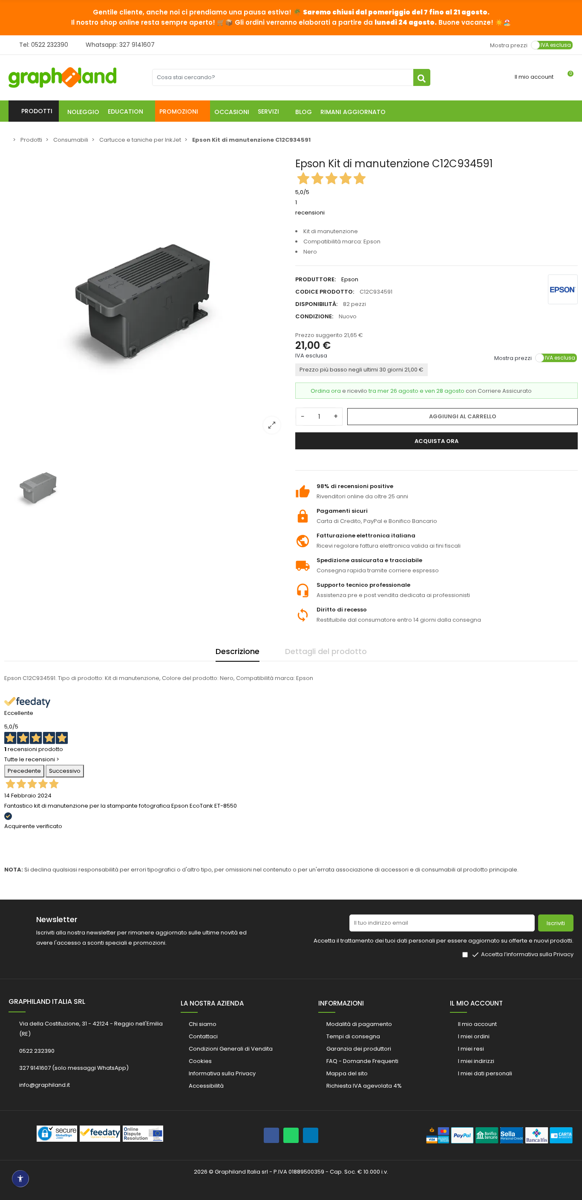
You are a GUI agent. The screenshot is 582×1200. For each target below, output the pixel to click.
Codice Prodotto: (324, 292)
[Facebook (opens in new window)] (271, 1135)
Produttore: (315, 279)
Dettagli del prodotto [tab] (326, 651)
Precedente (24, 771)
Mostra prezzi (508, 45)
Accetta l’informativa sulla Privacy (527, 954)
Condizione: (314, 316)
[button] (129, 111)
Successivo (65, 771)
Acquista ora (436, 441)
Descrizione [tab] (237, 651)
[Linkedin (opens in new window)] (310, 1135)
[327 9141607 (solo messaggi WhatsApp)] (291, 1135)
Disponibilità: (316, 304)
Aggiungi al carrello (462, 416)
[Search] (421, 77)
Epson (349, 279)
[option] (145, 299)
